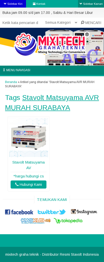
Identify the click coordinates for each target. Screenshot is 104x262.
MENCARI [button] (92, 23)
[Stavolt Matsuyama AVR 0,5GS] (28, 154)
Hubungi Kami (30, 184)
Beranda (11, 82)
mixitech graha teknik (22, 254)
